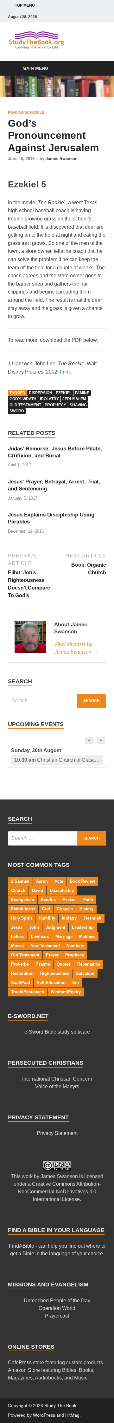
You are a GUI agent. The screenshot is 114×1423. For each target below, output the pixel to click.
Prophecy (55, 405)
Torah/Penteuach (27, 991)
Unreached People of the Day (57, 1300)
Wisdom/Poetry (66, 991)
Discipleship (62, 890)
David (37, 890)
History (86, 909)
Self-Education (51, 982)
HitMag (72, 1415)
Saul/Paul (20, 982)
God (46, 909)
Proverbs (20, 964)
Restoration (22, 973)
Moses (17, 945)
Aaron (42, 881)
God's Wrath (23, 399)
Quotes (64, 964)
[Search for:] (57, 701)
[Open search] (98, 68)
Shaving (78, 405)
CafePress (20, 1362)
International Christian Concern (57, 1079)
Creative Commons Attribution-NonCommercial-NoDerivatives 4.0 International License (59, 1191)
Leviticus (40, 936)
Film (65, 371)
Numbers (75, 945)
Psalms (42, 964)
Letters (17, 936)
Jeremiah (92, 918)
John (34, 927)
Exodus (48, 899)
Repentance (88, 964)
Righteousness (54, 973)
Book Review (82, 881)
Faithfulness (23, 909)
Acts (58, 881)
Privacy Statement (57, 1133)
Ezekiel (64, 393)
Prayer (52, 955)
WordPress (44, 1415)
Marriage (64, 936)
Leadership (83, 927)
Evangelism (22, 899)
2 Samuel (20, 881)
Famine (82, 393)
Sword (17, 411)
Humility (47, 918)
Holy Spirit (21, 918)
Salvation (85, 973)
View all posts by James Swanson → (76, 648)
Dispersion (40, 393)
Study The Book (60, 1405)
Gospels (65, 909)
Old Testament (25, 405)
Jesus (16, 927)
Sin (75, 982)
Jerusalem (74, 399)
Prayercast (57, 1315)
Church (18, 890)
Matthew (87, 936)
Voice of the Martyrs (57, 1086)
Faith (88, 899)
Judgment (55, 927)
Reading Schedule (26, 112)
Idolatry (49, 399)
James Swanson (62, 158)
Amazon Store (24, 1370)
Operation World (57, 1308)
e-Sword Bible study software (57, 1032)
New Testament (45, 945)
